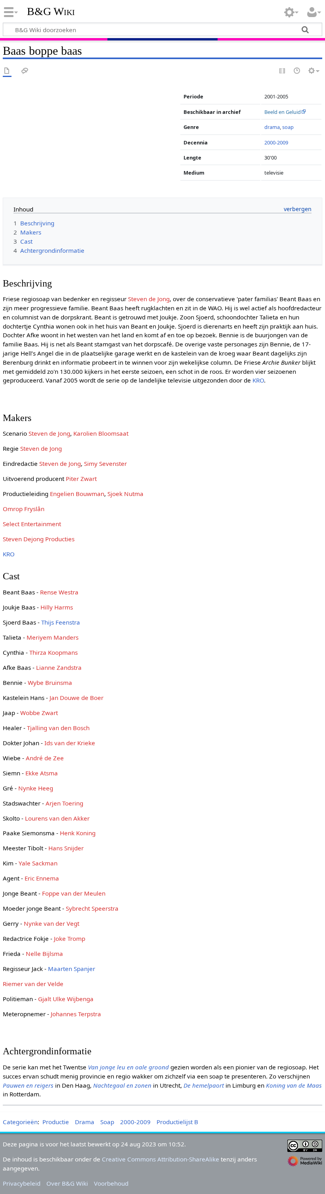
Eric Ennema (42, 878)
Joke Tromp (69, 938)
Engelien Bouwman (77, 494)
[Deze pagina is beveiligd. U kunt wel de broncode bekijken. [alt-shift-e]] (282, 71)
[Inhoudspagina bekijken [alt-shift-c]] (7, 71)
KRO (258, 380)
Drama (84, 1122)
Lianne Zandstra (59, 667)
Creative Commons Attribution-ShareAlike (160, 1159)
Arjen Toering (64, 803)
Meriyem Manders (52, 637)
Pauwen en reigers (28, 1085)
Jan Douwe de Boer (76, 698)
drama (272, 127)
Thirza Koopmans (53, 652)
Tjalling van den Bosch (58, 728)
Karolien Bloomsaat (100, 433)
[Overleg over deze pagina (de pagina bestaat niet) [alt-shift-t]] (25, 71)
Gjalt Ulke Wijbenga (66, 999)
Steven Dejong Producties (39, 539)
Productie (55, 1122)
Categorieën (20, 1122)
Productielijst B (177, 1122)
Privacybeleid (21, 1183)
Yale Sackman (38, 863)
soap (288, 127)
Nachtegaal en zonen (122, 1085)
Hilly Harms (56, 607)
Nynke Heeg (35, 788)
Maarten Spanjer (71, 969)
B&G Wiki (51, 11)
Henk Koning (78, 833)
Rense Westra (59, 592)
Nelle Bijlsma (44, 954)
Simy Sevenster (105, 463)
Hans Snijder (66, 848)
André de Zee (45, 758)
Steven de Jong (149, 299)
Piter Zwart (81, 479)
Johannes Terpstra (76, 1014)
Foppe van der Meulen (73, 893)
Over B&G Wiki (67, 1183)
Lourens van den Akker (57, 818)
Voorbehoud (111, 1183)
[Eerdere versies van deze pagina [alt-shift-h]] (297, 71)
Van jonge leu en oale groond (128, 1067)
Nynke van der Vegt (51, 923)
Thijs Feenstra (60, 622)
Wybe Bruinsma (50, 682)
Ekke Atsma (41, 773)
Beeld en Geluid (282, 111)
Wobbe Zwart (39, 713)
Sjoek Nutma (125, 494)
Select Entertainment (32, 524)
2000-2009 (276, 142)
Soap (107, 1122)
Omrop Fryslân (23, 509)
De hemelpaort (204, 1085)
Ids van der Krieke (69, 743)
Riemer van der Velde (33, 984)
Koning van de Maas (294, 1085)
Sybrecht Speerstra (92, 908)
